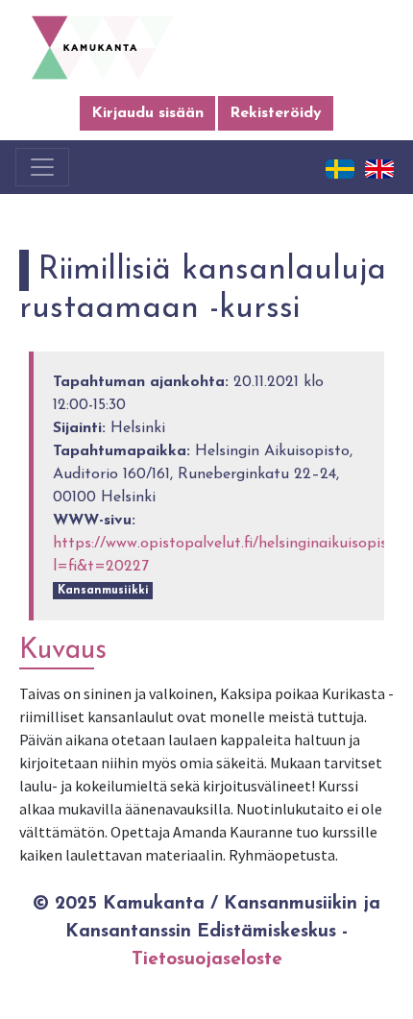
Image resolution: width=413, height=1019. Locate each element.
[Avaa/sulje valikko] (42, 167)
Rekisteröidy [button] (276, 113)
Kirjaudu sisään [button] (147, 113)
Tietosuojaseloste (207, 960)
